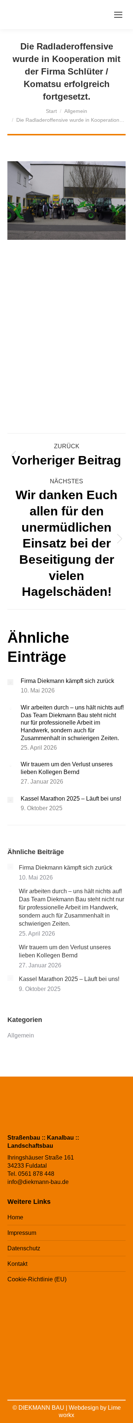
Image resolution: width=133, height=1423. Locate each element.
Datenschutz (23, 1248)
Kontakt (17, 1264)
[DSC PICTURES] (105, 1363)
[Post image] (10, 682)
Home (15, 1217)
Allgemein (20, 1035)
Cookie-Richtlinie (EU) (36, 1279)
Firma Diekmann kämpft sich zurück (67, 681)
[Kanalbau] (105, 1318)
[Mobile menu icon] (118, 14)
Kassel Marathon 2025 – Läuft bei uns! (71, 798)
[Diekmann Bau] (66, 1318)
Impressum (21, 1233)
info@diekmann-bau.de (38, 1182)
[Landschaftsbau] (66, 1363)
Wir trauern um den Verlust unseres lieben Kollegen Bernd (67, 768)
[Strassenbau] (27, 1318)
